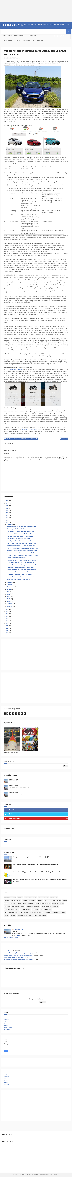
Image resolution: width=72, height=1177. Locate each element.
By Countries (32, 35)
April (8, 599)
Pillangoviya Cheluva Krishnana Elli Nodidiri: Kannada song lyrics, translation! (35, 864)
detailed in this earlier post (29, 429)
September (10, 587)
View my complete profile (11, 937)
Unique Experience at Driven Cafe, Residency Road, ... (22, 569)
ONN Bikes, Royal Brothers (14, 369)
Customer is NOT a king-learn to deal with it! (19, 534)
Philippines (36, 909)
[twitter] (54, 36)
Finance (19, 903)
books (19, 900)
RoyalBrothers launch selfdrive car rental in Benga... (22, 560)
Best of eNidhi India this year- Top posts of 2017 (21, 531)
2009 (7, 626)
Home (4, 35)
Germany (30, 903)
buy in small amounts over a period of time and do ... (19, 959)
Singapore (48, 912)
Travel (5, 1023)
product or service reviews (20, 438)
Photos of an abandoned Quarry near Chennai (20, 536)
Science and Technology (36, 912)
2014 (7, 614)
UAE (30, 915)
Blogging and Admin (9, 900)
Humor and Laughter (58, 903)
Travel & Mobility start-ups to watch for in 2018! (20, 553)
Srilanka (62, 912)
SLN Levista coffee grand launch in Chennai (19, 574)
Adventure (7, 897)
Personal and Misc (25, 909)
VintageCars (42, 915)
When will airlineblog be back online (14, 957)
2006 (7, 633)
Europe (65, 900)
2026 (7, 501)
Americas (20, 897)
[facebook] (52, 36)
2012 (7, 618)
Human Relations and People (42, 903)
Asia (40, 897)
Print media (7, 1029)
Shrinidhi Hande (13, 779)
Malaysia (55, 906)
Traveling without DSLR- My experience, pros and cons (22, 548)
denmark (40, 900)
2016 (7, 609)
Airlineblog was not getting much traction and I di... (18, 955)
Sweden (6, 915)
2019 (7, 517)
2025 (7, 503)
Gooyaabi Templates (53, 1175)
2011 (7, 621)
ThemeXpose (22, 1175)
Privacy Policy (28, 40)
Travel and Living (33, 438)
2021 (7, 513)
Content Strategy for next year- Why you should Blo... (22, 543)
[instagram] (61, 36)
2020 (7, 515)
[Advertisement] (11, 11)
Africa (14, 897)
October (9, 584)
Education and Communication (53, 900)
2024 (7, 505)
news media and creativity (11, 909)
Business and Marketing (29, 900)
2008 (7, 628)
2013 (7, 616)
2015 (7, 611)
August (9, 589)
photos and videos (46, 909)
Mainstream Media (46, 906)
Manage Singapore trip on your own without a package (22, 555)
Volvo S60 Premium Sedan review (16, 557)
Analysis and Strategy (31, 897)
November (10, 582)
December (10, 524)
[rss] (64, 36)
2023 (7, 508)
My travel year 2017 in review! (15, 529)
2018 (7, 520)
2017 (7, 522)
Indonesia (7, 906)
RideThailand (24, 912)
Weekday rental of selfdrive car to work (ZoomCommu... (23, 541)
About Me (39, 40)
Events (6, 903)
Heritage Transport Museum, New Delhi (18, 538)
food (24, 903)
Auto (10, 35)
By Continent (19, 35)
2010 (7, 623)
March (9, 601)
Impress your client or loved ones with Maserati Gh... (22, 572)
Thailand (13, 915)
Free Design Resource (32, 1175)
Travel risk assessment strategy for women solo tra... (22, 565)
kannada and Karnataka (33, 906)
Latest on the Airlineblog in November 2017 (19, 579)
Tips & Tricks (7, 40)
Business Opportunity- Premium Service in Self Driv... (22, 577)
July (8, 591)
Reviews (18, 40)
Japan (22, 906)
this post (19, 935)
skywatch (55, 912)
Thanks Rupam (8, 951)
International (15, 906)
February (9, 603)
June (8, 594)
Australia (45, 897)
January (9, 606)
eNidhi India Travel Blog (13, 25)
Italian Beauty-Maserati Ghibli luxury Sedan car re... (21, 562)
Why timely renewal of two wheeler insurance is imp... (22, 545)
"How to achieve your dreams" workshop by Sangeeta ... (23, 550)
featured (12, 903)
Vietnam (35, 915)
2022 (7, 510)
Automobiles (7, 438)
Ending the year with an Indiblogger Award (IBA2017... (22, 526)
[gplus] (57, 36)
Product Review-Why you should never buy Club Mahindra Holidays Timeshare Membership (39, 872)
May (8, 596)
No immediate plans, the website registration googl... (19, 953)
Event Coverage (8, 1027)
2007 (7, 630)
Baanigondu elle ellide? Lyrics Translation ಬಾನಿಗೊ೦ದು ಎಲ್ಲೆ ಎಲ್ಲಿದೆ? (31, 857)
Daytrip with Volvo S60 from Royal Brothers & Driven (22, 567)
